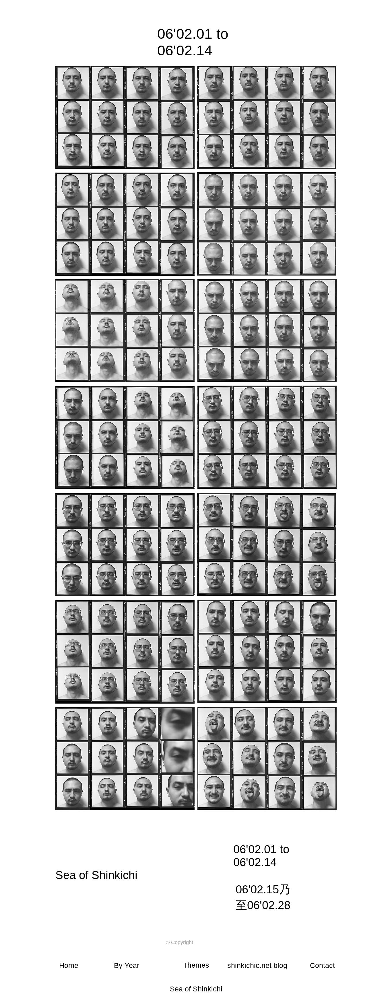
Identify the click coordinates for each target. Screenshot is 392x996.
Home (68, 965)
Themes (196, 965)
